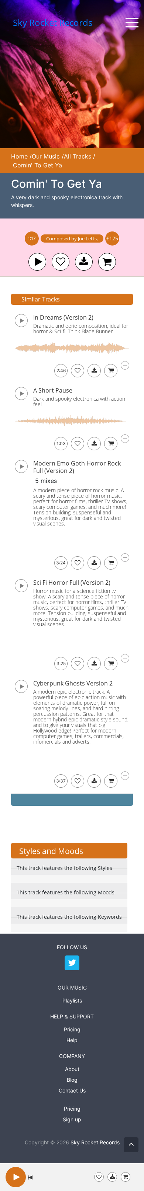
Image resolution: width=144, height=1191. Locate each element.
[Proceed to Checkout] (125, 1177)
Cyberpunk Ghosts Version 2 (73, 683)
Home (19, 156)
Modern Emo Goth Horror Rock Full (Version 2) (77, 466)
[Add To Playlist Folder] (99, 1177)
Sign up (72, 1119)
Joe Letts (87, 238)
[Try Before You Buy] (112, 1177)
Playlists (72, 1000)
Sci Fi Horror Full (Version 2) (71, 582)
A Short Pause (52, 390)
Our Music (46, 156)
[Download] (94, 370)
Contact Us (72, 1090)
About (72, 1069)
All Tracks (77, 156)
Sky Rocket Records (95, 1142)
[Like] (60, 262)
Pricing (72, 1029)
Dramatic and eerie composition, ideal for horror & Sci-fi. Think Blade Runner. (80, 328)
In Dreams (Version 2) (63, 317)
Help (72, 1040)
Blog (72, 1080)
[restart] (30, 1177)
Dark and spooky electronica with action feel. (79, 401)
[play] (37, 262)
